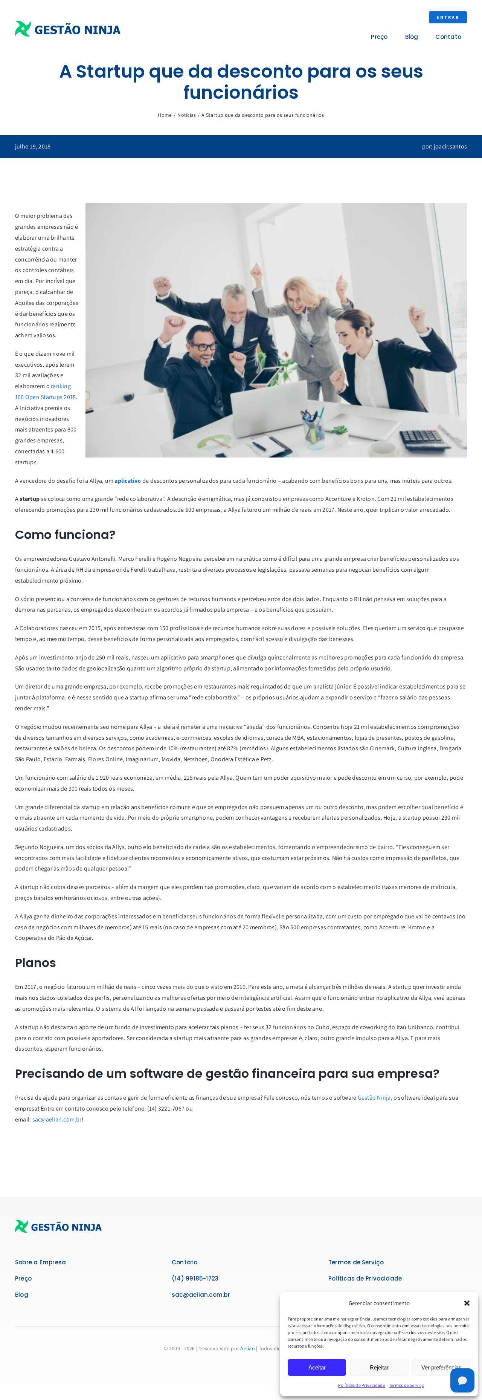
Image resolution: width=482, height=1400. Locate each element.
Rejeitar (379, 1367)
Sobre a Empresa (40, 1262)
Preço (23, 1278)
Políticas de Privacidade (361, 1385)
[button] (467, 1303)
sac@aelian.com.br (57, 1119)
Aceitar (317, 1367)
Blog (21, 1295)
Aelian (247, 1348)
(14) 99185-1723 (195, 1278)
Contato (185, 1262)
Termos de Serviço (406, 1385)
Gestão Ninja (374, 1098)
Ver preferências (441, 1367)
